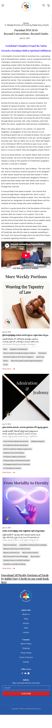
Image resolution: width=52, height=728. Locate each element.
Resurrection (35, 556)
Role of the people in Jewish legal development (26, 361)
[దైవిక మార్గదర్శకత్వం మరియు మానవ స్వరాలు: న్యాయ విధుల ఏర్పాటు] (26, 305)
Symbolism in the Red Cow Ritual (14, 564)
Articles (26, 623)
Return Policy (26, 643)
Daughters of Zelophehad (18, 349)
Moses (6, 361)
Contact (26, 632)
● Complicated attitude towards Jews (16, 445)
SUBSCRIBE (26, 693)
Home (26, 23)
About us (26, 614)
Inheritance (42, 353)
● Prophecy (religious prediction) (14, 457)
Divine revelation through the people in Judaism (19, 353)
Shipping (26, 648)
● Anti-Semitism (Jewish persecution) (16, 441)
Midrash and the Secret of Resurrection (17, 549)
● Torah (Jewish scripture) (12, 468)
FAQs (26, 628)
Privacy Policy (26, 653)
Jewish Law (40, 357)
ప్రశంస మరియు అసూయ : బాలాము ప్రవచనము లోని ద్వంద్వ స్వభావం (25, 427)
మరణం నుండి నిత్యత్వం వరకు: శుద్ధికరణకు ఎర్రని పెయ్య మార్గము (23, 531)
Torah (5, 365)
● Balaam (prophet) (37, 441)
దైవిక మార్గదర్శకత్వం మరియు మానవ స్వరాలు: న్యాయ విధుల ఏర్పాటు (25, 335)
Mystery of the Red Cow (11, 553)
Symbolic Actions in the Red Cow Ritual (16, 560)
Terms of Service (26, 657)
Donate (26, 662)
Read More (6, 369)
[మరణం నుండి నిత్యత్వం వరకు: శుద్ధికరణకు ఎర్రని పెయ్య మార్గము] (26, 500)
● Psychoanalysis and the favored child (16, 460)
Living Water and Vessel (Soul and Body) (33, 545)
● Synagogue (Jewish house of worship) (17, 464)
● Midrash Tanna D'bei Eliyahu (14, 453)
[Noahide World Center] (26, 6)
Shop (26, 619)
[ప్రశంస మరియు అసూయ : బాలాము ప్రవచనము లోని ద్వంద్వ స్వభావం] (26, 397)
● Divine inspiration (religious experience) (17, 449)
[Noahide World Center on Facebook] (22, 673)
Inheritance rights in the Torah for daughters (18, 357)
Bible (5, 349)
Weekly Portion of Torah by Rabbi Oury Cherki (28, 25)
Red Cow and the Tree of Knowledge (16, 556)
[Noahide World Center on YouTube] (25, 673)
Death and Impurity (10, 545)
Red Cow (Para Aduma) (30, 553)
